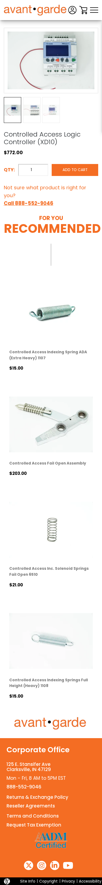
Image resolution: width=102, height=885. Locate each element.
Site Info (27, 881)
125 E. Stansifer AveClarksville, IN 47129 (29, 767)
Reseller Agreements (31, 806)
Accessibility (90, 881)
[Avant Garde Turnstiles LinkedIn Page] (54, 865)
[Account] (72, 10)
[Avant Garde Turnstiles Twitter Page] (28, 865)
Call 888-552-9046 (28, 203)
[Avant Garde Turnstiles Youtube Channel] (68, 865)
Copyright (48, 881)
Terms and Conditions (33, 816)
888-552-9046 (24, 787)
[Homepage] (51, 723)
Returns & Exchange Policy (37, 797)
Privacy (68, 881)
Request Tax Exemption (34, 825)
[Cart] (83, 10)
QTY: (9, 169)
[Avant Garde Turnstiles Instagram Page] (41, 865)
